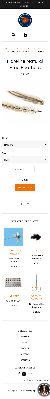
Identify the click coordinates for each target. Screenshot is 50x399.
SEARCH (25, 336)
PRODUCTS (25, 348)
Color (5, 138)
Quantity (19, 169)
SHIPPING (25, 354)
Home (8, 48)
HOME (25, 342)
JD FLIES (36, 250)
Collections (21, 48)
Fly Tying (37, 48)
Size (4, 153)
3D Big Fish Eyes (14, 301)
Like (21, 203)
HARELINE (25, 73)
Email (28, 203)
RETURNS (25, 360)
